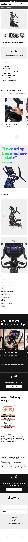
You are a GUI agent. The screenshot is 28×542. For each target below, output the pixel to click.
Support (4, 511)
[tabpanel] (5, 35)
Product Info (5, 507)
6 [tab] (16, 39)
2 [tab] (11, 39)
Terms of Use (14, 534)
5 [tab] (15, 39)
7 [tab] (17, 39)
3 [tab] (12, 39)
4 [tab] (13, 39)
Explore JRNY (14, 386)
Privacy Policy (14, 531)
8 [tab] (18, 39)
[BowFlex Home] (8, 4)
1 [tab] (10, 39)
